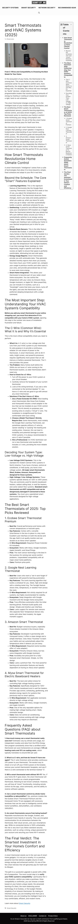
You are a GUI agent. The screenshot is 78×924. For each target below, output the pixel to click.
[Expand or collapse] (71, 24)
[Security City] (39, 2)
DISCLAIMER (32, 916)
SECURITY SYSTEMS (10, 8)
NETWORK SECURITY (47, 8)
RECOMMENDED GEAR (67, 8)
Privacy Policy (53, 916)
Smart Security (24, 903)
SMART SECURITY (28, 8)
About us (23, 916)
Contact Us (42, 916)
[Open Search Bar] (39, 12)
